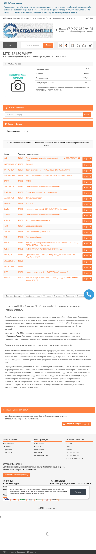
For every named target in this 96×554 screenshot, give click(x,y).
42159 (20, 158)
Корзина (16, 18)
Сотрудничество (41, 455)
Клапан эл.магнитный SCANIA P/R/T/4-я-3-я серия (46, 209)
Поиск (48, 45)
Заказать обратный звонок (81, 31)
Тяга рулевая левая (34, 198)
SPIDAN (7, 220)
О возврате (70, 296)
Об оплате (47, 296)
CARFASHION (9, 170)
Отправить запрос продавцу (77, 424)
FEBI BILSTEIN (9, 175)
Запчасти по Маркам (74, 458)
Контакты (71, 18)
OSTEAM (7, 203)
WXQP (6, 243)
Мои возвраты (39, 18)
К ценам (87, 159)
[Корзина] (90, 45)
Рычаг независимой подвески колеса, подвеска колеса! (49, 175)
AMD (5, 158)
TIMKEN (7, 232)
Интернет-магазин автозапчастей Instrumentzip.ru (26, 351)
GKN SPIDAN (9, 187)
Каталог (11, 45)
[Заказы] (61, 45)
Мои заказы (26, 18)
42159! (29, 181)
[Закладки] (72, 45)
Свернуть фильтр (14, 124)
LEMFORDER (9, 198)
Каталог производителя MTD (43, 57)
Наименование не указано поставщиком (43, 187)
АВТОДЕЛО (8, 255)
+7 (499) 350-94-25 (79, 29)
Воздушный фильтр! (34, 226)
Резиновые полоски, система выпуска (41, 192)
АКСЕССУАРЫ (9, 261)
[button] (89, 294)
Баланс (49, 18)
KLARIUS (7, 192)
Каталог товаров (73, 452)
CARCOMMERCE (10, 164)
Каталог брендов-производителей (19, 57)
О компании (39, 444)
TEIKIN (6, 226)
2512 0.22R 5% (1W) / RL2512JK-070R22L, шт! (44, 249)
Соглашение (39, 450)
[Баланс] (84, 45)
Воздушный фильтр (34, 237)
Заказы (69, 444)
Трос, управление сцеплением (38, 220)
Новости (37, 447)
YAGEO (6, 249)
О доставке (58, 296)
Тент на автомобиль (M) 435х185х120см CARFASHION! (48, 170)
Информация (58, 18)
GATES (6, 181)
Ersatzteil (29, 203)
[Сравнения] (67, 45)
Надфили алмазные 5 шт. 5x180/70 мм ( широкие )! (47, 272)
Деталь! (29, 164)
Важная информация (13, 296)
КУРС (6, 272)
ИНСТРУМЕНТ (9, 267)
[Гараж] (78, 45)
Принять (78, 492)
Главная (8, 18)
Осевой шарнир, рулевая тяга (38, 232)
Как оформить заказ (32, 296)
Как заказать (8, 444)
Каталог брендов (73, 455)
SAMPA (6, 209)
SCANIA (7, 215)
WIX (5, 237)
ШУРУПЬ (7, 278)
